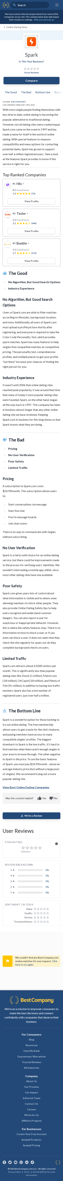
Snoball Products (31, 1139)
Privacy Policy (14, 1172)
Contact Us (31, 1103)
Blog (31, 1039)
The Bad (26, 92)
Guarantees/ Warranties (31, 1056)
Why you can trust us (44, 19)
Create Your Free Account (31, 1134)
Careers (31, 1109)
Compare (31, 80)
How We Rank (31, 1050)
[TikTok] (32, 1162)
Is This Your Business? (31, 61)
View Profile (31, 201)
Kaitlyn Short (18, 102)
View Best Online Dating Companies (26, 787)
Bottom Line (42, 92)
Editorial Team (31, 1098)
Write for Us (31, 1114)
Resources (32, 1045)
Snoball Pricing (31, 1145)
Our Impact (31, 1092)
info (56, 843)
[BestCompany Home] (6, 5)
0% (47, 869)
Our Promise (31, 1086)
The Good (11, 92)
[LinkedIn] (27, 1162)
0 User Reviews (31, 72)
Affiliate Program (32, 1120)
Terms (27, 1172)
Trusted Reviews (31, 1062)
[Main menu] (56, 4)
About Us (31, 1081)
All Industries (31, 1067)
